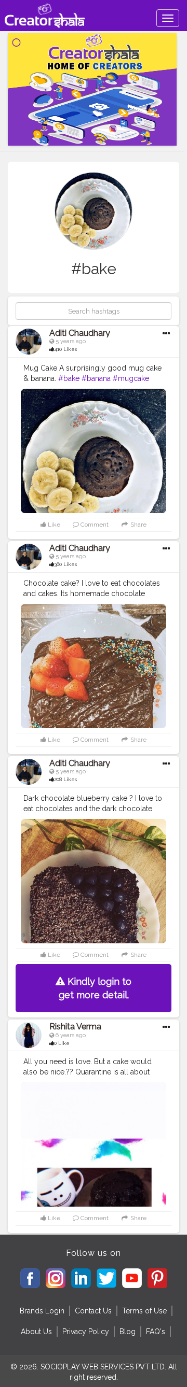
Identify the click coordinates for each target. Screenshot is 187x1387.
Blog (127, 1331)
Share (137, 524)
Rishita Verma (75, 1026)
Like (53, 524)
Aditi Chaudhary (79, 333)
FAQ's (155, 1331)
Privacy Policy (85, 1331)
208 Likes (65, 779)
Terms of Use (144, 1311)
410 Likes (65, 349)
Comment (94, 524)
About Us (36, 1331)
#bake (68, 378)
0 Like (62, 1043)
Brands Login (42, 1311)
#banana (96, 378)
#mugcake (131, 378)
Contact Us (93, 1311)
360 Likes (65, 564)
